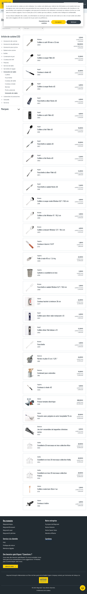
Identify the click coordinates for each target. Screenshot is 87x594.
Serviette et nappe (9, 69)
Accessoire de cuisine (10, 41)
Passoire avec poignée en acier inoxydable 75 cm (54, 416)
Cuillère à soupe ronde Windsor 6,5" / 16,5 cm (52, 201)
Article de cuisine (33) (10, 36)
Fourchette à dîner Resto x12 (47, 101)
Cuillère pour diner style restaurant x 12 (50, 315)
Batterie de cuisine (10, 50)
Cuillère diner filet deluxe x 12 (47, 330)
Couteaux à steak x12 (44, 387)
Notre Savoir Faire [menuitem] (51, 530)
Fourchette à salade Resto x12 (47, 187)
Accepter (58, 22)
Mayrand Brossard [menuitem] (9, 527)
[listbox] (11, 28)
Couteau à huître (43, 503)
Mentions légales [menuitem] (8, 548)
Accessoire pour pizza (11, 47)
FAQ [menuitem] (4, 542)
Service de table (9, 66)
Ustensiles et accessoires (12, 96)
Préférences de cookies (43, 590)
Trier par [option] (26, 28)
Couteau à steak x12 (44, 72)
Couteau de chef (9, 60)
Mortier (7, 87)
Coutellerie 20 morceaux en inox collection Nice (53, 445)
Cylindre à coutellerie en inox (47, 272)
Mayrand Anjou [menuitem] (8, 524)
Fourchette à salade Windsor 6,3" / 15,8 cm (52, 287)
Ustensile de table (10, 72)
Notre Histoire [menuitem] (49, 527)
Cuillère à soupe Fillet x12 (46, 58)
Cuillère (7, 75)
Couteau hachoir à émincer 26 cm (49, 301)
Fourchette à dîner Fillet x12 (46, 172)
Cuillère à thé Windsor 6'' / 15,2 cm (49, 215)
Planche (6, 63)
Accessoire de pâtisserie (11, 44)
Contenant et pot (9, 56)
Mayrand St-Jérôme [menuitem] (9, 533)
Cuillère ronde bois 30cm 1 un (47, 489)
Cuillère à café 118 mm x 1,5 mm (48, 42)
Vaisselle (6, 100)
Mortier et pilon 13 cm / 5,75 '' (47, 358)
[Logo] (43, 580)
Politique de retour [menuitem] (9, 545)
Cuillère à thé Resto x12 (45, 158)
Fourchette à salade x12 (45, 144)
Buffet (6, 53)
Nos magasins (8, 521)
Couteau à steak (10, 84)
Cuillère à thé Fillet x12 (45, 129)
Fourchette (8, 78)
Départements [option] (6, 28)
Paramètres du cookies (44, 22)
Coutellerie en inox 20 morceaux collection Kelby (54, 459)
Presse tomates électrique (46, 401)
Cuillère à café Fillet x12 (45, 115)
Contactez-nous (9, 566)
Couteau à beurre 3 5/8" (45, 244)
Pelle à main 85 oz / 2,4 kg (46, 258)
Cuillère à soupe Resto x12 (46, 86)
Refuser (73, 22)
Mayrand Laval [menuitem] (7, 530)
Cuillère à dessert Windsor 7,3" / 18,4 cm (51, 230)
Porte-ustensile (10, 90)
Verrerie (6, 103)
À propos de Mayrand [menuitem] (52, 524)
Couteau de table (10, 81)
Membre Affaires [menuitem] (50, 533)
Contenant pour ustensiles (46, 373)
